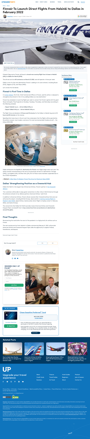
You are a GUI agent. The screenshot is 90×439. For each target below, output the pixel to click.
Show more (34, 332)
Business (52, 2)
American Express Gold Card (77, 129)
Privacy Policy (6, 389)
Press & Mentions (56, 389)
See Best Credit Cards (78, 141)
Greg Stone (42, 166)
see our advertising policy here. (72, 414)
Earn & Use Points (69, 2)
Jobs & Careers (79, 377)
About (64, 380)
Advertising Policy (22, 68)
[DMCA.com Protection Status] (7, 397)
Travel (59, 2)
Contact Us (78, 380)
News (37, 2)
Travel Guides (53, 377)
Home (4, 5)
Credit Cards (43, 2)
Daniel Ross (10, 16)
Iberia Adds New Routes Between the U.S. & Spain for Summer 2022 (12, 359)
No (52, 243)
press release (9, 95)
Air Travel (52, 380)
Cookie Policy (47, 389)
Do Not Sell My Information (10, 390)
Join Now (14, 285)
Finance (51, 374)
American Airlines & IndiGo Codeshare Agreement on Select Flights (32, 359)
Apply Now (12, 326)
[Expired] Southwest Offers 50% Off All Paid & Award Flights (55, 359)
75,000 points (39, 318)
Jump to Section (8, 63)
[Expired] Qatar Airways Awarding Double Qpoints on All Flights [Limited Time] (77, 359)
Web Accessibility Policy (36, 389)
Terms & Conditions (23, 389)
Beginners (65, 377)
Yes (42, 243)
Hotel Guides (66, 374)
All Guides (14, 389)
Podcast (77, 374)
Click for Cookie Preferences (69, 389)
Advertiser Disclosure (83, 2)
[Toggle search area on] (78, 2)
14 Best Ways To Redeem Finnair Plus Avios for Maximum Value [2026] (29, 179)
